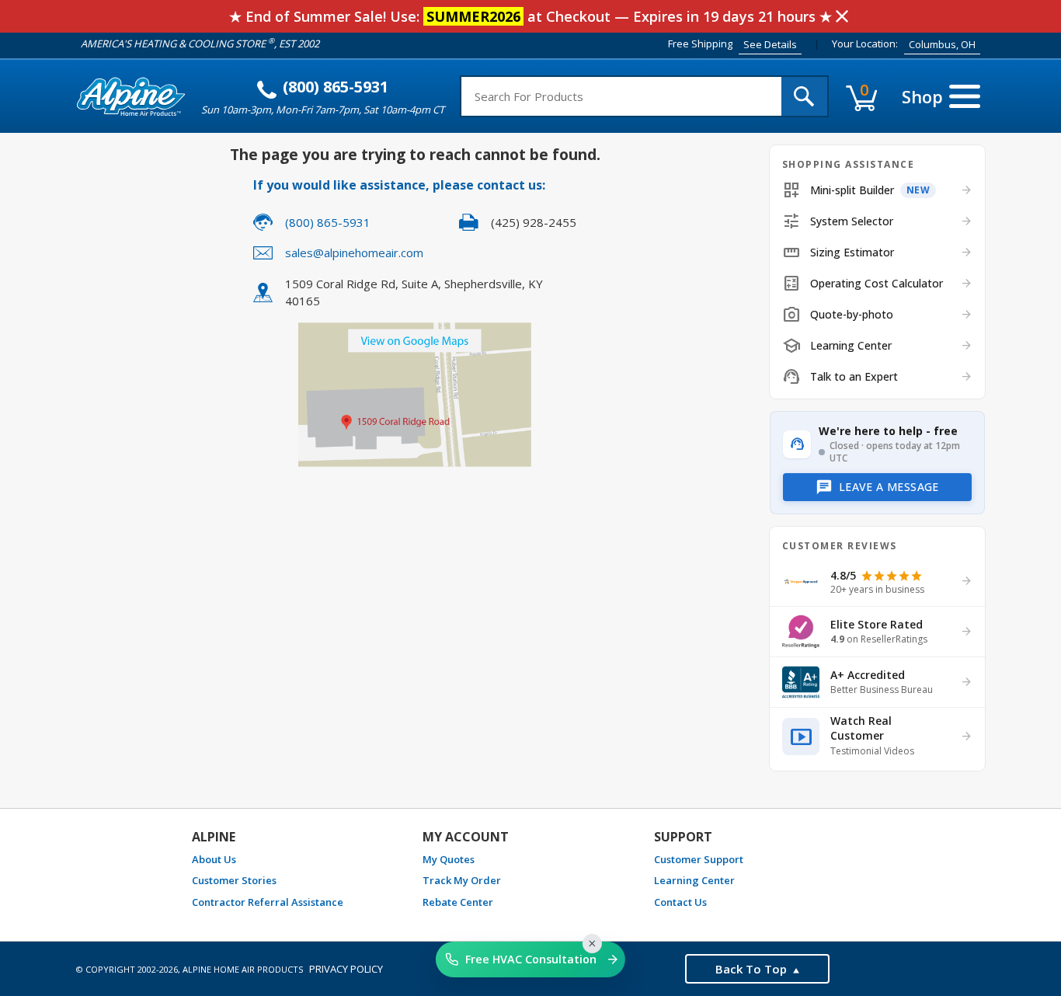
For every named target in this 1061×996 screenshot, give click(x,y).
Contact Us (680, 902)
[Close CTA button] (592, 943)
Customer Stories (234, 880)
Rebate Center (458, 902)
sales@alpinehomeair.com (354, 252)
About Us (214, 859)
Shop (922, 96)
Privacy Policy (346, 969)
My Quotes (449, 859)
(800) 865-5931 (335, 86)
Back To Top (751, 969)
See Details (770, 44)
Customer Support (698, 859)
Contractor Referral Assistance (267, 902)
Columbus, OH (942, 44)
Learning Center (694, 880)
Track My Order (462, 880)
